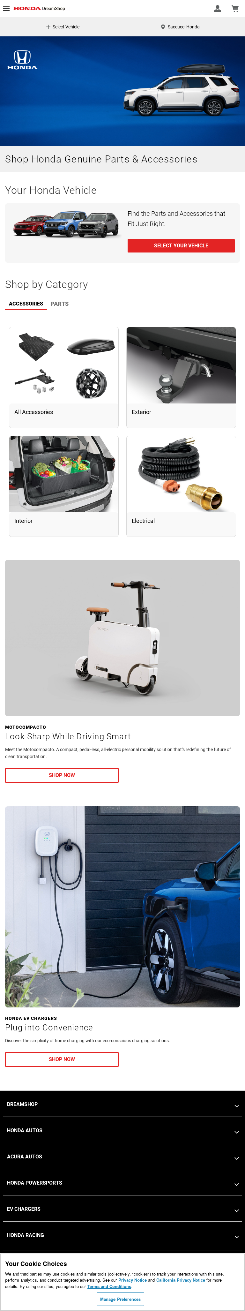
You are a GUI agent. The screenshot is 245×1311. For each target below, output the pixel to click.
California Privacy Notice (180, 1280)
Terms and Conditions (109, 1286)
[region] (122, 1282)
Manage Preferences (120, 1299)
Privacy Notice (132, 1280)
